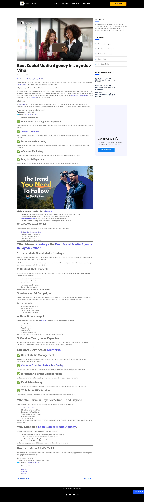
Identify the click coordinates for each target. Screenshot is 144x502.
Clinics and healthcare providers (31, 232)
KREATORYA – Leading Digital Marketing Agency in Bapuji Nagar (105, 94)
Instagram (24, 469)
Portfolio (75, 4)
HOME (56, 4)
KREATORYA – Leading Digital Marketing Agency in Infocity (105, 80)
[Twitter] (70, 494)
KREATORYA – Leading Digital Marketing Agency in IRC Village (105, 87)
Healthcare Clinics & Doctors (29, 408)
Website (23, 473)
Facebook (24, 471)
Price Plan (86, 4)
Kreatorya (44, 320)
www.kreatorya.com (31, 114)
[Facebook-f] (66, 494)
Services (65, 4)
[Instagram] (77, 494)
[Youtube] (73, 494)
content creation (22, 84)
